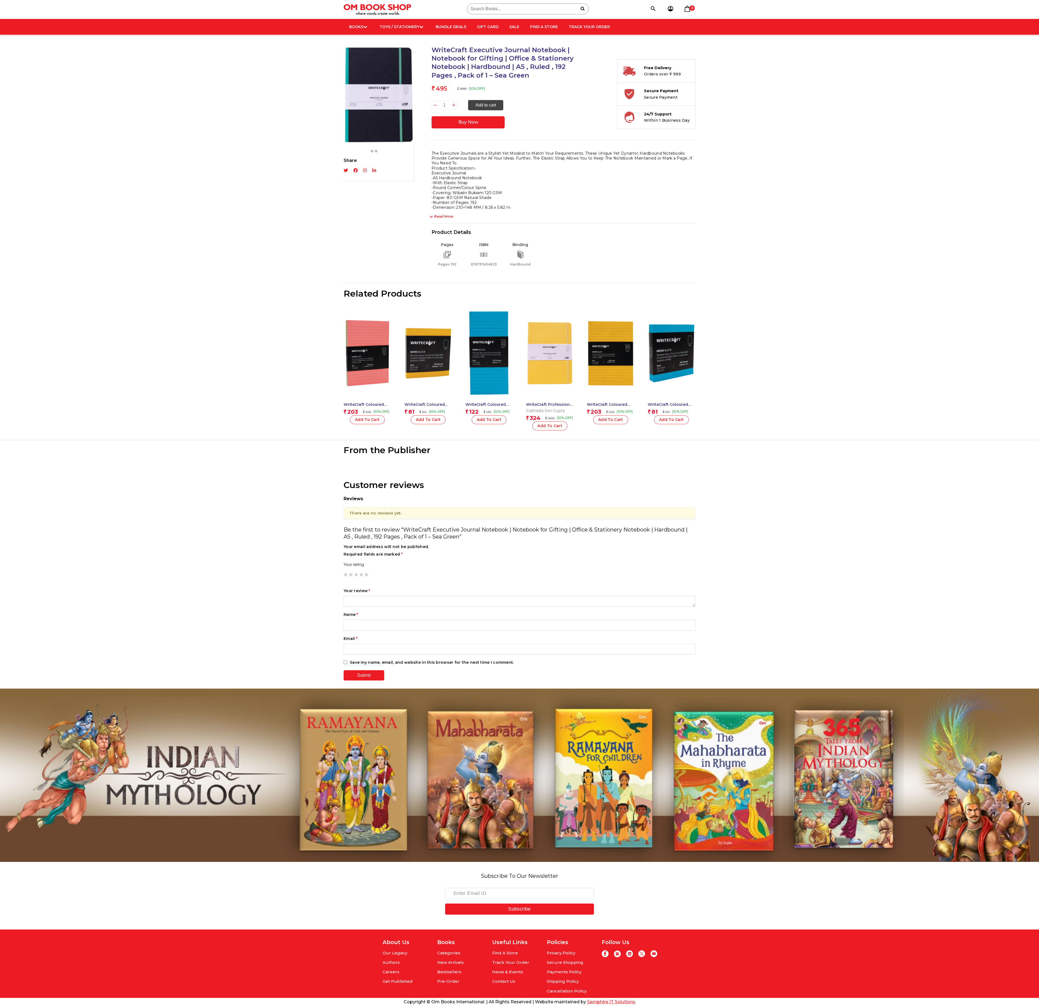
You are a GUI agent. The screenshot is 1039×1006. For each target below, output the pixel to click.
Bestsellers (449, 971)
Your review (357, 590)
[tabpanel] (379, 76)
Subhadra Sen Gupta (545, 410)
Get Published (398, 981)
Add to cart (485, 105)
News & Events (507, 971)
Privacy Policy (561, 952)
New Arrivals (450, 962)
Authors (391, 962)
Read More (443, 216)
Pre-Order (448, 981)
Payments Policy (564, 971)
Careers (391, 971)
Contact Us (503, 981)
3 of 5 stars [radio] (356, 574)
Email (350, 638)
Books (356, 26)
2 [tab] (376, 151)
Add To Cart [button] (489, 419)
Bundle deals (451, 26)
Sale (514, 26)
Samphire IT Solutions (611, 1001)
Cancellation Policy (567, 991)
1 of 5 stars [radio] (345, 574)
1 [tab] (372, 151)
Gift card (487, 26)
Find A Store (544, 26)
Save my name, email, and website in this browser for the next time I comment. (432, 662)
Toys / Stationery (399, 26)
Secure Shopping (565, 962)
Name (351, 614)
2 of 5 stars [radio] (351, 574)
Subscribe (519, 909)
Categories (448, 952)
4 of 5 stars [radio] (361, 574)
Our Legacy (395, 952)
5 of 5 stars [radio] (366, 574)
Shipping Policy (563, 981)
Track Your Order (589, 26)
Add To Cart (367, 419)
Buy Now (468, 122)
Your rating (354, 564)
